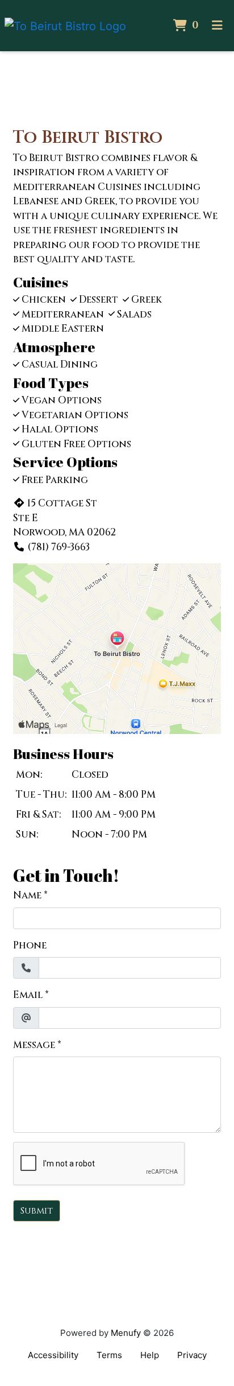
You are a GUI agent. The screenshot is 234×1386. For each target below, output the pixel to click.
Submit (36, 1210)
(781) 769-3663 (58, 547)
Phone (30, 945)
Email (28, 994)
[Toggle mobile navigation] (217, 25)
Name (27, 895)
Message (34, 1044)
